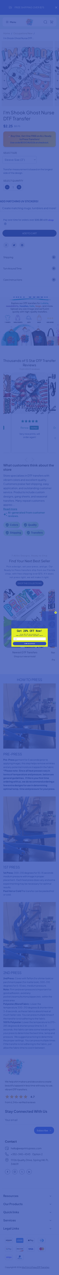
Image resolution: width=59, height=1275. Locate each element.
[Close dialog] (55, 612)
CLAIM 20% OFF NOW (29, 643)
